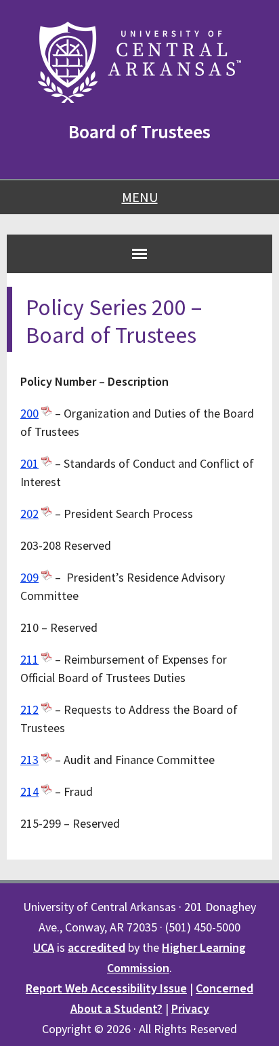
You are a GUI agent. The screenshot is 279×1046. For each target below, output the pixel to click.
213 (29, 759)
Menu (140, 196)
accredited (96, 947)
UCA (43, 947)
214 (29, 791)
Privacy (190, 1008)
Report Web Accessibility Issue (106, 988)
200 (29, 413)
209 (29, 577)
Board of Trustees (139, 131)
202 (29, 513)
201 (29, 463)
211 (29, 659)
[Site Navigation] (139, 253)
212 (29, 709)
